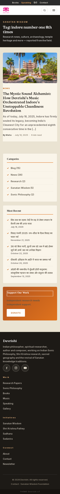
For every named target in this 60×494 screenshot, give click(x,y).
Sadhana (7, 433)
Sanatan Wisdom (20, 187)
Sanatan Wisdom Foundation (34, 484)
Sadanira (8, 439)
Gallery (7, 408)
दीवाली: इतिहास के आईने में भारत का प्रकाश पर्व (31, 259)
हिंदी (35, 2)
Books (15, 2)
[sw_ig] (16, 368)
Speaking (26, 2)
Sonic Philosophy (20, 194)
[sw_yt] (25, 368)
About (6, 454)
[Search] (44, 10)
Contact (44, 2)
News (14, 174)
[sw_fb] (6, 368)
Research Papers (12, 383)
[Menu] (53, 10)
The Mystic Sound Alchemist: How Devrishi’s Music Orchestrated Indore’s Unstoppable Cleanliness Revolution (27, 102)
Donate (16, 313)
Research (16, 181)
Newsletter (9, 464)
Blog (13, 168)
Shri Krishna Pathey (14, 428)
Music (6, 398)
